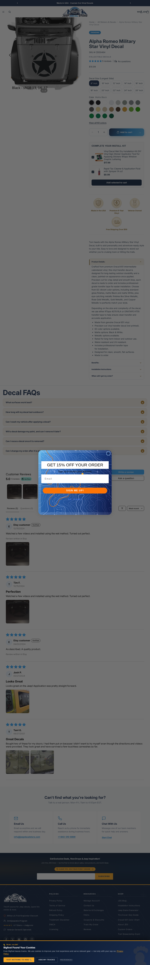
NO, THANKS (75, 499)
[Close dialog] (108, 453)
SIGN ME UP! (75, 490)
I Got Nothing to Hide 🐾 (19, 960)
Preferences (66, 960)
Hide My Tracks (47, 960)
